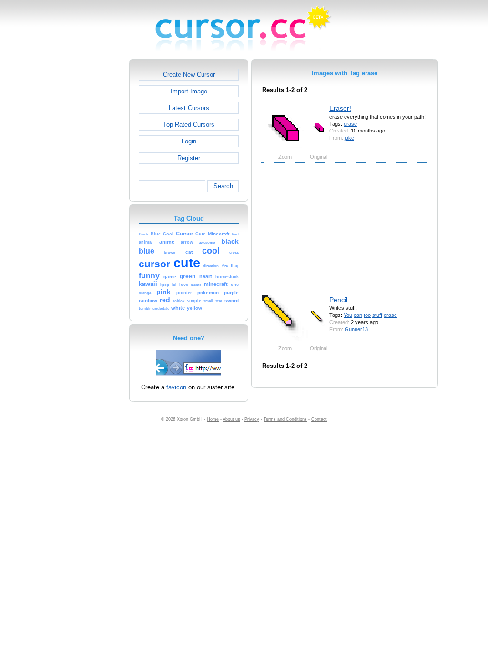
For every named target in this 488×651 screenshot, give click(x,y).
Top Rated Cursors (188, 124)
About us (231, 419)
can (358, 315)
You (348, 315)
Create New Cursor (189, 74)
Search (223, 186)
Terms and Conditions (285, 419)
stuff (377, 315)
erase (350, 124)
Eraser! (340, 108)
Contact (319, 419)
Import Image (189, 91)
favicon (176, 387)
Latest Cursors (189, 108)
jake (349, 138)
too (367, 315)
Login (189, 141)
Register (188, 158)
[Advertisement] (88, 202)
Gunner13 (356, 329)
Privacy (251, 419)
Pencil (338, 300)
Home (213, 419)
